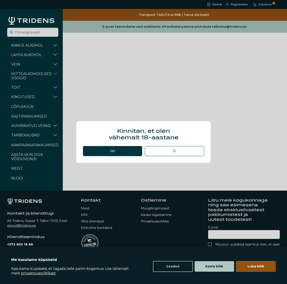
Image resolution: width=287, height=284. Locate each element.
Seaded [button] (172, 266)
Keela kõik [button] (214, 266)
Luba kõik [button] (256, 266)
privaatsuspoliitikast (38, 273)
